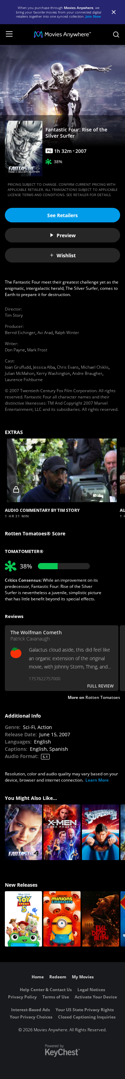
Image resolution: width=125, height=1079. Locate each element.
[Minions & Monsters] (62, 919)
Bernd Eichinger (20, 332)
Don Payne (15, 350)
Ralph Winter (67, 332)
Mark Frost (37, 350)
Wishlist (66, 255)
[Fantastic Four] (23, 832)
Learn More (97, 780)
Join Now (93, 16)
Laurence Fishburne (24, 379)
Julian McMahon (19, 373)
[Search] (116, 34)
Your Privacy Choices (31, 1017)
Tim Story (14, 315)
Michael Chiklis (95, 367)
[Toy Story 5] (23, 919)
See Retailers (62, 215)
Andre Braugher (87, 373)
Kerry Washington (53, 373)
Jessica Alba (44, 367)
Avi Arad (45, 332)
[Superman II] (100, 832)
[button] (61, 470)
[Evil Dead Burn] (100, 919)
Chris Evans (68, 367)
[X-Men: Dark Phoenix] (62, 832)
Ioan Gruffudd (18, 367)
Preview (66, 235)
